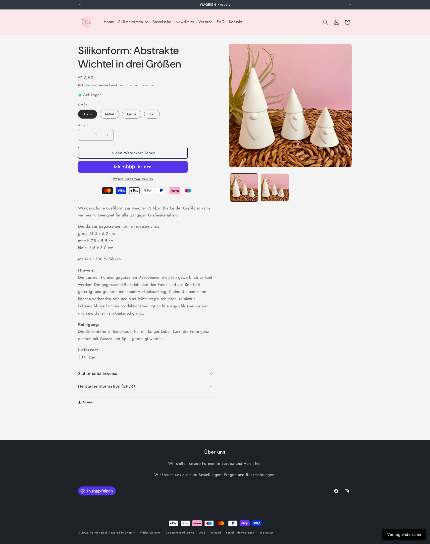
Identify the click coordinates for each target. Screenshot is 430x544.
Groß (131, 114)
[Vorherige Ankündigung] (79, 4)
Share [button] (87, 402)
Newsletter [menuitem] (184, 22)
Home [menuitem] (109, 22)
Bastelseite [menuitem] (162, 22)
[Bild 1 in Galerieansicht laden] (244, 187)
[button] (325, 22)
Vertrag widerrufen (404, 534)
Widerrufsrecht (150, 533)
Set (152, 114)
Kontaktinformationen (240, 533)
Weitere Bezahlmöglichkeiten (133, 179)
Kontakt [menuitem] (235, 22)
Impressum (267, 533)
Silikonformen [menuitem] (130, 22)
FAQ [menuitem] (221, 22)
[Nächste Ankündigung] (350, 4)
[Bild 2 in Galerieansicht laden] (275, 187)
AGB (202, 533)
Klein (87, 114)
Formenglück (99, 533)
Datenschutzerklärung (179, 533)
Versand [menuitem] (205, 22)
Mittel (109, 114)
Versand (104, 85)
